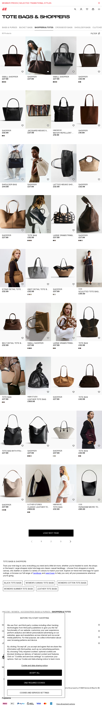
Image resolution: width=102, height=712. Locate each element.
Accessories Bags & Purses (35, 612)
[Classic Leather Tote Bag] (38, 483)
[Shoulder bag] (13, 163)
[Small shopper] (13, 55)
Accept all (34, 673)
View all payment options (65, 704)
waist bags (50, 573)
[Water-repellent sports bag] (63, 109)
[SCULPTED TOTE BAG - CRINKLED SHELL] (89, 268)
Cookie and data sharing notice (34, 665)
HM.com (6, 612)
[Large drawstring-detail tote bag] (63, 214)
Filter (94, 33)
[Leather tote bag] (38, 376)
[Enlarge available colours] (4, 81)
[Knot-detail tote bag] (38, 268)
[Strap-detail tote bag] (13, 268)
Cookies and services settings (34, 693)
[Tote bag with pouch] (13, 430)
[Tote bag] (38, 214)
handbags (37, 573)
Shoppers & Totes (61, 612)
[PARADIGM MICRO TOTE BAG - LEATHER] (89, 483)
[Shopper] (38, 55)
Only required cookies (34, 683)
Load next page (51, 533)
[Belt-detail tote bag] (13, 322)
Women (15, 612)
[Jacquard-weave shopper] (38, 109)
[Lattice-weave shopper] (63, 163)
